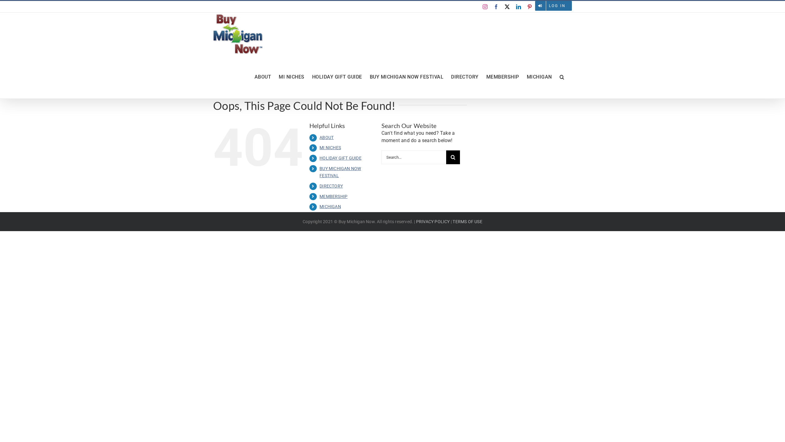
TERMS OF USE (467, 221)
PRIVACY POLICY (433, 221)
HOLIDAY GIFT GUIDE (341, 158)
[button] (562, 77)
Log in (557, 6)
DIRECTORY (331, 186)
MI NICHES (330, 147)
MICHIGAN (330, 206)
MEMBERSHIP (333, 196)
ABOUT (327, 137)
